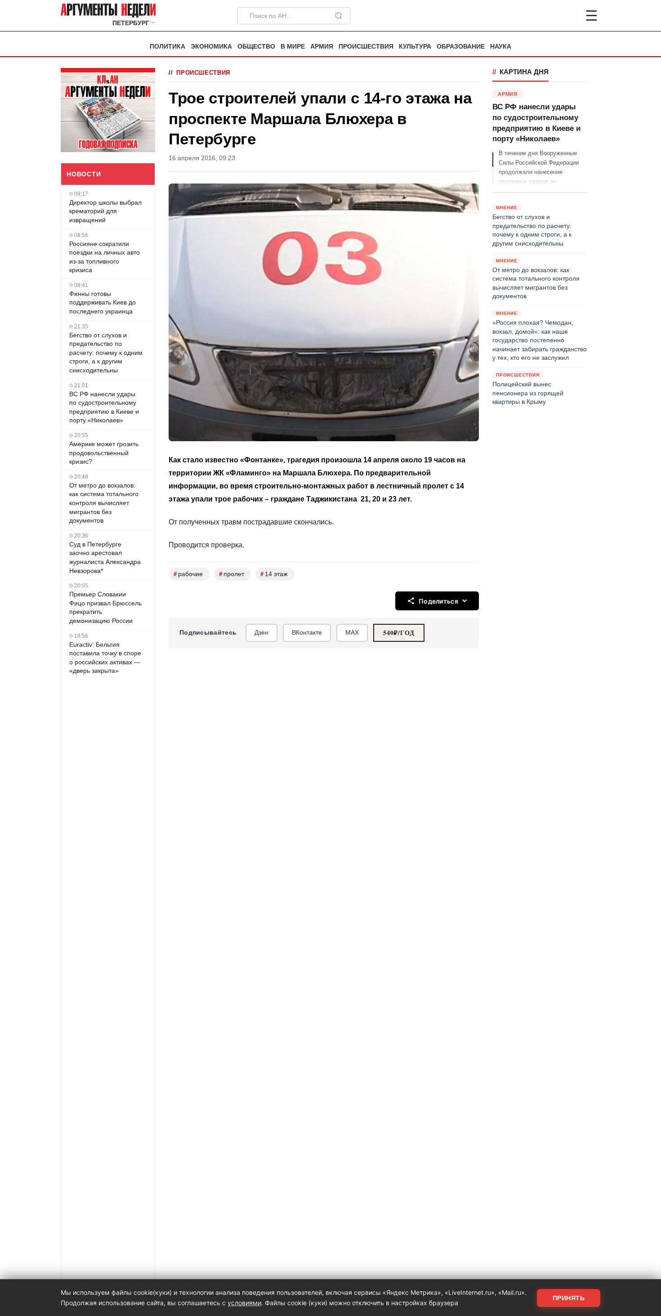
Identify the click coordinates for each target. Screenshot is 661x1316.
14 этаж (273, 574)
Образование (461, 46)
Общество (256, 46)
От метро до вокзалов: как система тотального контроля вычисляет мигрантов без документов (103, 503)
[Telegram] (545, 16)
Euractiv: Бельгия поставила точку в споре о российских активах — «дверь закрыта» (105, 658)
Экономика (211, 46)
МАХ (352, 632)
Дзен (261, 632)
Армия (321, 46)
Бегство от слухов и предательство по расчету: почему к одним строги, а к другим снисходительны (106, 352)
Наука (500, 46)
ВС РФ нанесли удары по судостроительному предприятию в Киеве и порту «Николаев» (104, 407)
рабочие (188, 574)
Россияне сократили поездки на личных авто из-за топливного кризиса (104, 257)
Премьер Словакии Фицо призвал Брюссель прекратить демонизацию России (105, 607)
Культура (415, 46)
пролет (231, 574)
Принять (569, 1298)
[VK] (567, 16)
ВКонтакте (307, 632)
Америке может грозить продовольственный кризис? (103, 452)
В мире (293, 46)
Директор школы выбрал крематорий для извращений (105, 211)
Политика (167, 46)
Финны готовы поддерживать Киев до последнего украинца (102, 302)
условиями (244, 1303)
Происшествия (366, 46)
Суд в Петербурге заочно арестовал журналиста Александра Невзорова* (105, 557)
